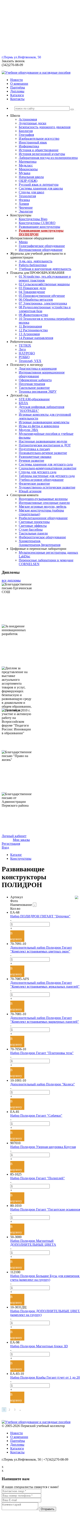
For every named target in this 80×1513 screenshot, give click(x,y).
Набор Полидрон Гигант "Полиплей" (37, 1178)
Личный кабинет (14, 836)
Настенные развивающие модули (43, 441)
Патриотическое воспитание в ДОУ (45, 445)
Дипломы (17, 91)
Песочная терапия (32, 384)
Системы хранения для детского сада (46, 464)
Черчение (26, 207)
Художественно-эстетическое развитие (47, 487)
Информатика (29, 146)
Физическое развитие (34, 483)
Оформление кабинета (35, 380)
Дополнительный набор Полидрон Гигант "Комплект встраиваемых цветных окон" (41, 949)
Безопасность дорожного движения (44, 127)
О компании (19, 83)
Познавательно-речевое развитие (43, 453)
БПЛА (23, 403)
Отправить (47, 1509)
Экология (26, 211)
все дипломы (11, 580)
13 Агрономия (29, 334)
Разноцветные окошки (35, 456)
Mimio (23, 242)
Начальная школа (31, 177)
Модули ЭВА (28, 430)
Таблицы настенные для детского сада (47, 476)
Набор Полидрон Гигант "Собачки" (36, 1115)
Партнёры (17, 87)
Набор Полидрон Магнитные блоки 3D (39, 1346)
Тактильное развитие (34, 387)
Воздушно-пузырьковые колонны (43, 499)
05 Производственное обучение (42, 295)
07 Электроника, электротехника (43, 303)
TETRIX (25, 345)
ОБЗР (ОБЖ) (28, 180)
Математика (27, 161)
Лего (22, 349)
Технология (27, 196)
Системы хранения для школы (41, 188)
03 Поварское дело (32, 288)
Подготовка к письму (34, 449)
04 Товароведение (32, 292)
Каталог (16, 854)
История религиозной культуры (42, 154)
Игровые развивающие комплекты (44, 422)
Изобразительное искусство (39, 138)
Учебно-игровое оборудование (41, 479)
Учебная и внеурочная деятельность (45, 269)
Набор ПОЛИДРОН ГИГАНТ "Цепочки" (40, 916)
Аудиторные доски (32, 123)
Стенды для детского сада (37, 472)
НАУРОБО (27, 353)
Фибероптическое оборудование (42, 537)
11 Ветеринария (30, 326)
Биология (26, 131)
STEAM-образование (34, 399)
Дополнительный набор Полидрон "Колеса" (42, 1084)
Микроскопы (28, 169)
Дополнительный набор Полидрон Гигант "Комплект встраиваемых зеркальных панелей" (45, 984)
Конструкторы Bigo (33, 219)
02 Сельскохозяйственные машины (44, 284)
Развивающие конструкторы (39, 226)
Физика (24, 200)
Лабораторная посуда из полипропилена (48, 157)
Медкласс (26, 165)
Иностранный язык (33, 142)
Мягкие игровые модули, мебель (42, 506)
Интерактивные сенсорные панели (44, 502)
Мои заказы (21, 840)
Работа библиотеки (33, 265)
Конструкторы (20, 858)
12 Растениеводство (33, 330)
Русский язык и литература (38, 184)
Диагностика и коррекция (38, 368)
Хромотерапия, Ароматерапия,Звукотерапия (39, 543)
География (26, 135)
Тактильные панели (33, 533)
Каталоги (17, 95)
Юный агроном (30, 491)
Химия (24, 203)
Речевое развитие (31, 460)
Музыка (24, 173)
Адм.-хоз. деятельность (35, 261)
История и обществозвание (38, 150)
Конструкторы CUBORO (37, 223)
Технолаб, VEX (30, 361)
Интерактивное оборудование (41, 249)
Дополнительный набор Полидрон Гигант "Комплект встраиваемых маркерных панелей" (44, 1019)
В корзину (16, 936)
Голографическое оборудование (42, 246)
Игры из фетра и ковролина (39, 426)
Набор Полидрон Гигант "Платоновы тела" (42, 1053)
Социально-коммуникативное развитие (47, 468)
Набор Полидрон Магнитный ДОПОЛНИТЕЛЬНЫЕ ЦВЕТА (33, 1242)
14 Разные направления (36, 338)
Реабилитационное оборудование (43, 518)
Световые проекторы (34, 522)
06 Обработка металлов (36, 299)
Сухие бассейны (31, 529)
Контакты (17, 99)
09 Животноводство (33, 315)
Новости (16, 80)
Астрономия (28, 119)
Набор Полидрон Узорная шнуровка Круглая (43, 1147)
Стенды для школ (31, 192)
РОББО (24, 357)
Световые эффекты (33, 525)
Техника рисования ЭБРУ (38, 391)
